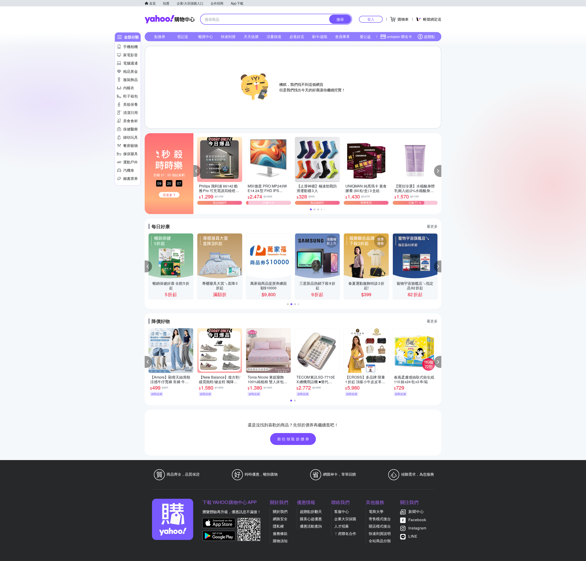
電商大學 (376, 511)
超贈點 (429, 36)
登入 (370, 19)
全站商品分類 (380, 540)
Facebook (417, 519)
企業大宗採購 (345, 518)
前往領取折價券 (293, 439)
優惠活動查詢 (311, 526)
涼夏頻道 (274, 36)
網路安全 (280, 518)
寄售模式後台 (380, 518)
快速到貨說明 (380, 533)
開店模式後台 (380, 526)
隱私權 (278, 526)
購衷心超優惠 (311, 518)
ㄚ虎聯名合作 (345, 533)
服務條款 (280, 533)
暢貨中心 (205, 36)
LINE (413, 536)
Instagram (417, 528)
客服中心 (341, 511)
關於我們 (280, 511)
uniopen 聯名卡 (399, 36)
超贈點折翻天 (311, 511)
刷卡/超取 (320, 36)
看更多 (432, 226)
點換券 (159, 36)
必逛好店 (297, 36)
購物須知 (280, 540)
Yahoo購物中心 (170, 19)
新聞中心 (416, 511)
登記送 (182, 36)
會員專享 (342, 36)
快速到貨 (228, 36)
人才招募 (341, 526)
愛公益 (365, 36)
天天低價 (251, 36)
